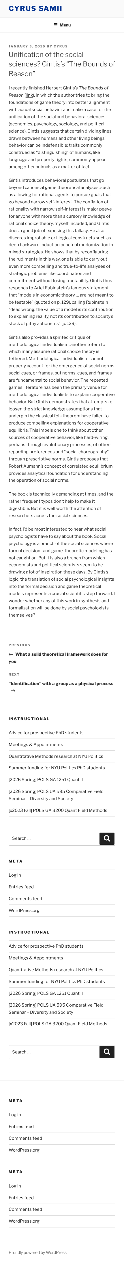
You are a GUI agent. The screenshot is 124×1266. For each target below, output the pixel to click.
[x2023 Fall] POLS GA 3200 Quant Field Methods (58, 810)
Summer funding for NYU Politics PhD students (57, 767)
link (29, 95)
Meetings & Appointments (36, 744)
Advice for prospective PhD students (46, 732)
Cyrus (61, 46)
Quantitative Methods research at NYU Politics (56, 756)
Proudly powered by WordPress (38, 1252)
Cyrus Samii (36, 8)
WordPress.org (24, 910)
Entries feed (21, 887)
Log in (15, 875)
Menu (65, 24)
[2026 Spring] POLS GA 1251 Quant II (46, 779)
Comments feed (25, 898)
